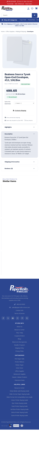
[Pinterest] (22, 318)
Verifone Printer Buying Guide (19, 409)
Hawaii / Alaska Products (19, 377)
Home (3, 31)
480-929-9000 (12, 1)
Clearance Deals (19, 380)
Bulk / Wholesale (19, 4)
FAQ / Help (19, 333)
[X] (8, 318)
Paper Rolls (23, 20)
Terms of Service (19, 313)
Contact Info (19, 310)
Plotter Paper (20, 365)
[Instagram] (17, 318)
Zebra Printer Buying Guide (19, 412)
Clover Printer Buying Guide (19, 400)
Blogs (19, 339)
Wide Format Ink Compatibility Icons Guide (19, 397)
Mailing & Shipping (21, 31)
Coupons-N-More (19, 336)
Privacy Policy (19, 351)
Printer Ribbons (19, 362)
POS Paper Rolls (19, 359)
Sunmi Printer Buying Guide (19, 415)
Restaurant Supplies (19, 374)
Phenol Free (31, 20)
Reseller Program (19, 345)
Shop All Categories (10, 20)
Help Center (28, 4)
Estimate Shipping (20, 110)
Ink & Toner (19, 368)
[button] (28, 9)
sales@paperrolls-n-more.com (21, 307)
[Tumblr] (27, 318)
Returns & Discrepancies (19, 342)
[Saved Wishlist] (32, 9)
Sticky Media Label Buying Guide (19, 391)
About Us (19, 327)
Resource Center (19, 330)
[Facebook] (3, 318)
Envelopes (30, 31)
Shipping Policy (19, 348)
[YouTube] (13, 318)
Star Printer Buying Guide (19, 403)
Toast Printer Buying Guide (19, 406)
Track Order (10, 4)
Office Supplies (10, 31)
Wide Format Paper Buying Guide (19, 394)
